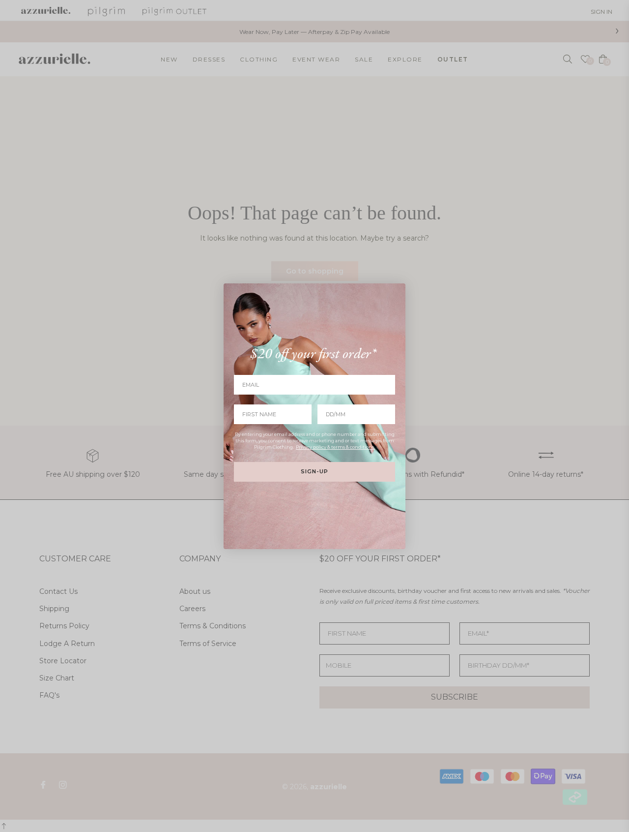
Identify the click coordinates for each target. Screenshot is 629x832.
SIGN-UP (314, 471)
